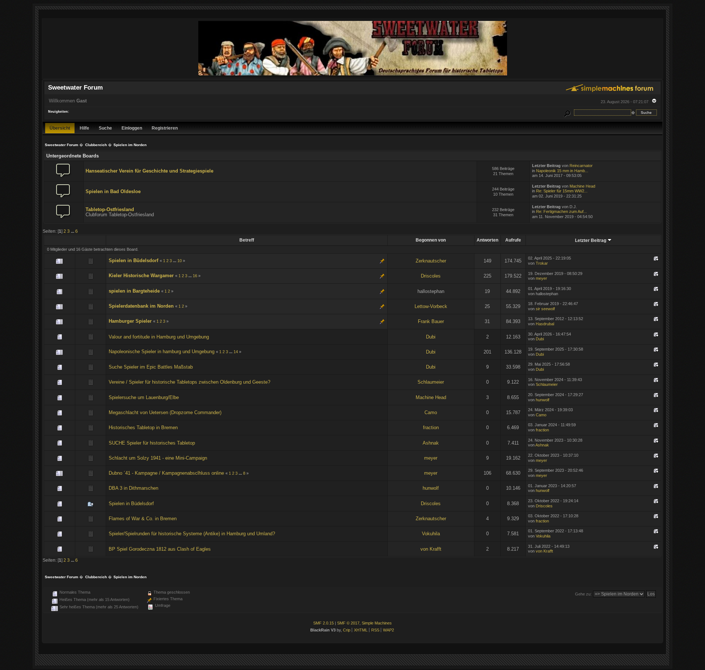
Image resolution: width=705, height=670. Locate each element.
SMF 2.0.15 (323, 623)
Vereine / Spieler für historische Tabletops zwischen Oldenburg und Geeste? (189, 382)
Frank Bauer (431, 321)
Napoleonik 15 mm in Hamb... (562, 171)
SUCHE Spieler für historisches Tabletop (152, 443)
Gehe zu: (583, 594)
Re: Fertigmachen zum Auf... (561, 211)
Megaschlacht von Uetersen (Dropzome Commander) (165, 412)
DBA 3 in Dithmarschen (133, 488)
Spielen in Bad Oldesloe (113, 191)
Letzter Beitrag (591, 240)
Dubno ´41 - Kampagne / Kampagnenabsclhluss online (166, 473)
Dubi (430, 337)
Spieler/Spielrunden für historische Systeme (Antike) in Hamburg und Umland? (192, 533)
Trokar (542, 263)
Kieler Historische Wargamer (141, 275)
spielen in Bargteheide (134, 291)
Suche (105, 128)
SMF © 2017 (348, 623)
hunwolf (542, 400)
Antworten (487, 240)
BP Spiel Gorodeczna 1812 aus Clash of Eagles (160, 549)
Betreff (246, 240)
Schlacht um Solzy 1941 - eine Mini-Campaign (158, 458)
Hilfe (84, 128)
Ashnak (431, 443)
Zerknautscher (431, 261)
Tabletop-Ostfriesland (110, 209)
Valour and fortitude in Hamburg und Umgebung (159, 337)
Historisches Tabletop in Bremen (143, 427)
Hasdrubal (545, 324)
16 (195, 276)
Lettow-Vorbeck (431, 306)
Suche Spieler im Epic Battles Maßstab (151, 367)
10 (179, 260)
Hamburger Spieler (130, 321)
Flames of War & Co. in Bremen (143, 518)
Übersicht (60, 128)
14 (236, 352)
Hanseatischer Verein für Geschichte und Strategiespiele (149, 171)
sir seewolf (545, 309)
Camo (430, 412)
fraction (431, 427)
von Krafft (430, 549)
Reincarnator (581, 165)
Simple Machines (377, 623)
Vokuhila (431, 533)
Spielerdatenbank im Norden (141, 306)
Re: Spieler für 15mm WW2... (562, 191)
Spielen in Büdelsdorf (133, 260)
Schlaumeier (430, 382)
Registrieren (165, 128)
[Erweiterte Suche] (567, 113)
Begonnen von (431, 240)
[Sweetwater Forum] (353, 75)
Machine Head (582, 186)
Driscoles (431, 276)
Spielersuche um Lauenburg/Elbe (144, 397)
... (73, 231)
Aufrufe (513, 240)
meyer (541, 278)
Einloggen (132, 128)
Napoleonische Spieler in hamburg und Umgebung (162, 351)
